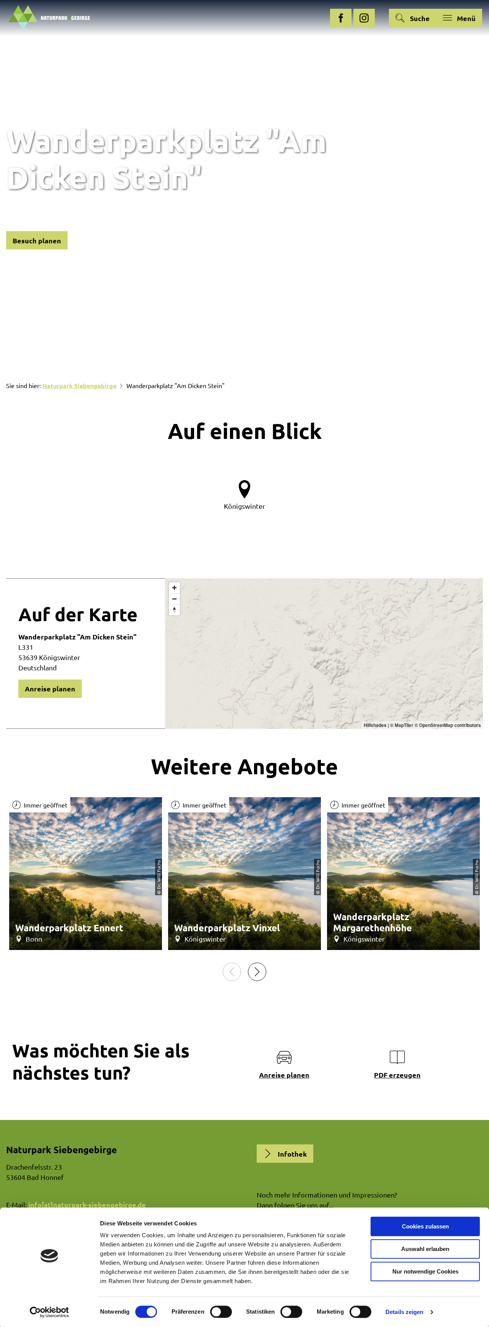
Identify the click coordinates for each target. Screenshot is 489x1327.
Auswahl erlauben (425, 1249)
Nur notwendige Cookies (425, 1271)
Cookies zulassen (425, 1226)
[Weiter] (257, 972)
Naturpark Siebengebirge (79, 386)
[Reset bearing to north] (174, 609)
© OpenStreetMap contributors (448, 725)
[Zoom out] (174, 598)
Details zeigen (404, 1312)
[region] (324, 653)
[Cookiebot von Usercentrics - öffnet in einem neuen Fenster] (49, 1312)
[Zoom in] (174, 587)
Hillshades (375, 725)
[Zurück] (232, 972)
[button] (340, 18)
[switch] (221, 1312)
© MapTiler (401, 725)
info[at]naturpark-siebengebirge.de (87, 1204)
